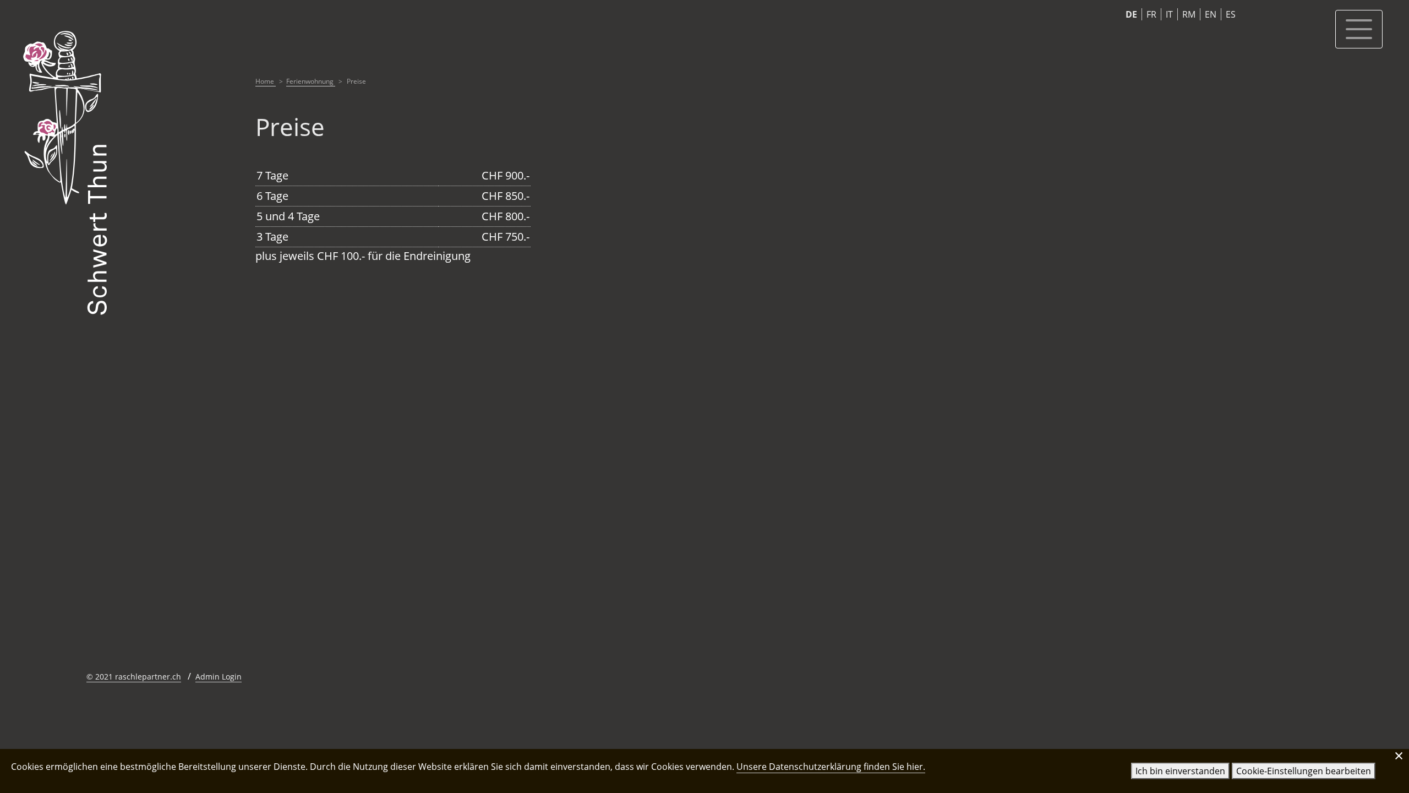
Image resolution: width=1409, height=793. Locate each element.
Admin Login (218, 676)
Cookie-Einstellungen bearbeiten (1303, 771)
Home (265, 81)
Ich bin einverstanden (1180, 771)
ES (1231, 14)
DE (1131, 14)
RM (1188, 14)
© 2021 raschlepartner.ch (133, 676)
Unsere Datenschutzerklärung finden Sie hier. (830, 767)
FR (1151, 14)
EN (1210, 14)
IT (1169, 14)
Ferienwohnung (310, 81)
